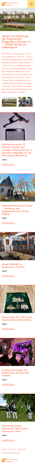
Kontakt (4, 449)
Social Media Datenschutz (11, 453)
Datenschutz (22, 449)
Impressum (12, 449)
